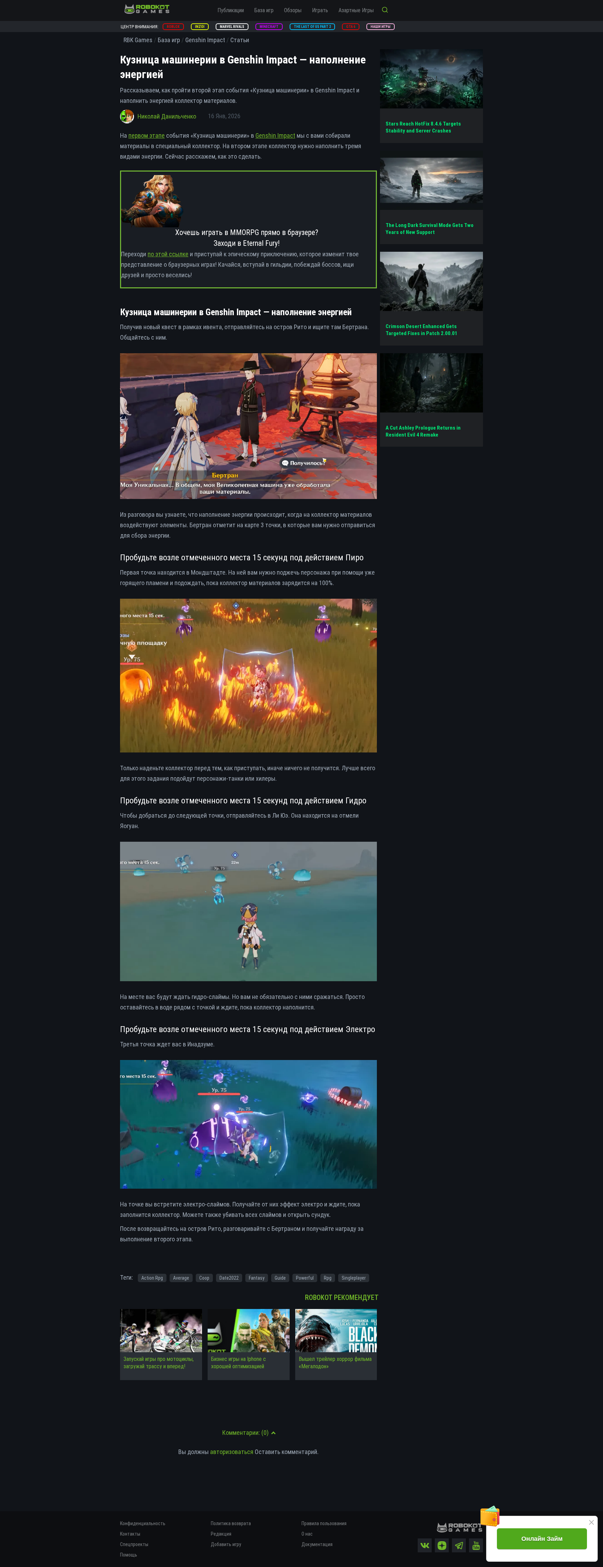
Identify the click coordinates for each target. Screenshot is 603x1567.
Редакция (221, 1534)
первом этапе (146, 135)
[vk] (425, 1545)
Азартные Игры (356, 10)
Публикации (230, 10)
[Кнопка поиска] (384, 10)
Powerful (305, 1278)
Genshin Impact (275, 135)
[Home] (147, 8)
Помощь (128, 1555)
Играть (320, 10)
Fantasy (257, 1278)
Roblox (173, 27)
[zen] (442, 1545)
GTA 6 (350, 27)
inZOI (199, 27)
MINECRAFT (269, 27)
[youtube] (476, 1545)
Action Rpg (152, 1278)
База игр (264, 10)
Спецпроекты (134, 1544)
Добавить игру (226, 1544)
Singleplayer (354, 1278)
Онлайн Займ (542, 1538)
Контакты (130, 1534)
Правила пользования (324, 1523)
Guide (280, 1278)
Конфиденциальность (142, 1523)
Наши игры (380, 27)
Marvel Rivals (232, 27)
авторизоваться (231, 1451)
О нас (307, 1534)
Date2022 (229, 1278)
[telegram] (459, 1545)
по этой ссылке (168, 254)
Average (181, 1278)
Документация (317, 1544)
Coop (204, 1278)
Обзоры (293, 10)
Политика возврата (231, 1523)
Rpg (328, 1278)
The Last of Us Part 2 (312, 27)
